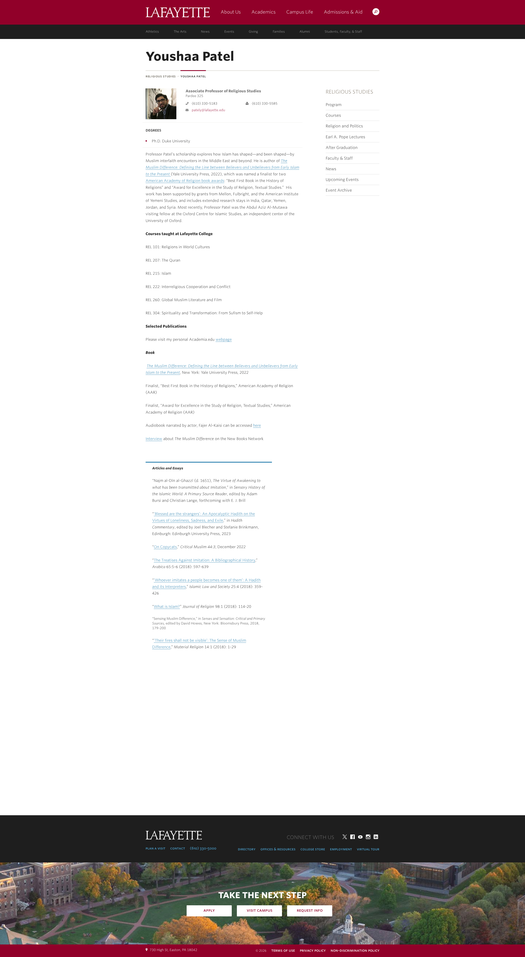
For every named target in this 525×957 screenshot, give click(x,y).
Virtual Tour (368, 849)
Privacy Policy (313, 950)
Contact (177, 848)
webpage (224, 339)
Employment (341, 849)
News (205, 31)
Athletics (152, 31)
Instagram (368, 836)
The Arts (180, 31)
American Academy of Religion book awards (185, 180)
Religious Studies (161, 76)
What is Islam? (167, 606)
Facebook (352, 836)
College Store (312, 849)
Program (333, 104)
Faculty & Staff (339, 158)
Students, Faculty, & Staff (343, 31)
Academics (263, 12)
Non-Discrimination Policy (355, 950)
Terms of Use (283, 950)
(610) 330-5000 (203, 848)
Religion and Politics (344, 126)
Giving (253, 31)
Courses (333, 115)
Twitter (344, 836)
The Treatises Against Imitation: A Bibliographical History (204, 560)
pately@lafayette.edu (208, 110)
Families (279, 31)
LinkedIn (375, 836)
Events (229, 31)
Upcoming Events (342, 179)
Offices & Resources (278, 849)
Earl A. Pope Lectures (345, 137)
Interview (154, 439)
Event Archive (339, 190)
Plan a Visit (155, 848)
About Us (231, 12)
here (257, 425)
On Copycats (165, 547)
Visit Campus (259, 910)
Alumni (304, 31)
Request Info (310, 910)
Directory (247, 849)
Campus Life (299, 12)
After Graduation (342, 147)
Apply (209, 910)
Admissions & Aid (343, 12)
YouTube (360, 836)
